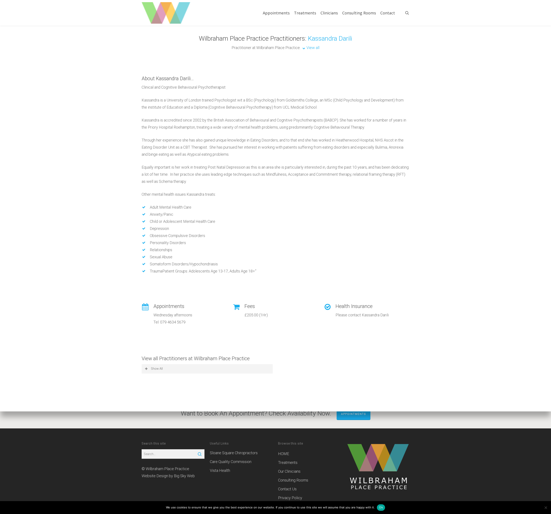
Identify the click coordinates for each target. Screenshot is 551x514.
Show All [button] (157, 368)
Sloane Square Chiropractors (234, 453)
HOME (283, 453)
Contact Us (287, 489)
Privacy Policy (290, 498)
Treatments (287, 462)
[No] (545, 507)
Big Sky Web (184, 476)
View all (312, 47)
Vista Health (220, 470)
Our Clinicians (289, 471)
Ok (381, 507)
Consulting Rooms (293, 480)
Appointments (353, 414)
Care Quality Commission (230, 461)
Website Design (155, 476)
